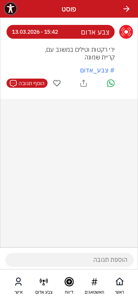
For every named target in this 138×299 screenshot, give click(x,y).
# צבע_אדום (97, 70)
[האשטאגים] (94, 283)
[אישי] (18, 283)
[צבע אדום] (44, 283)
